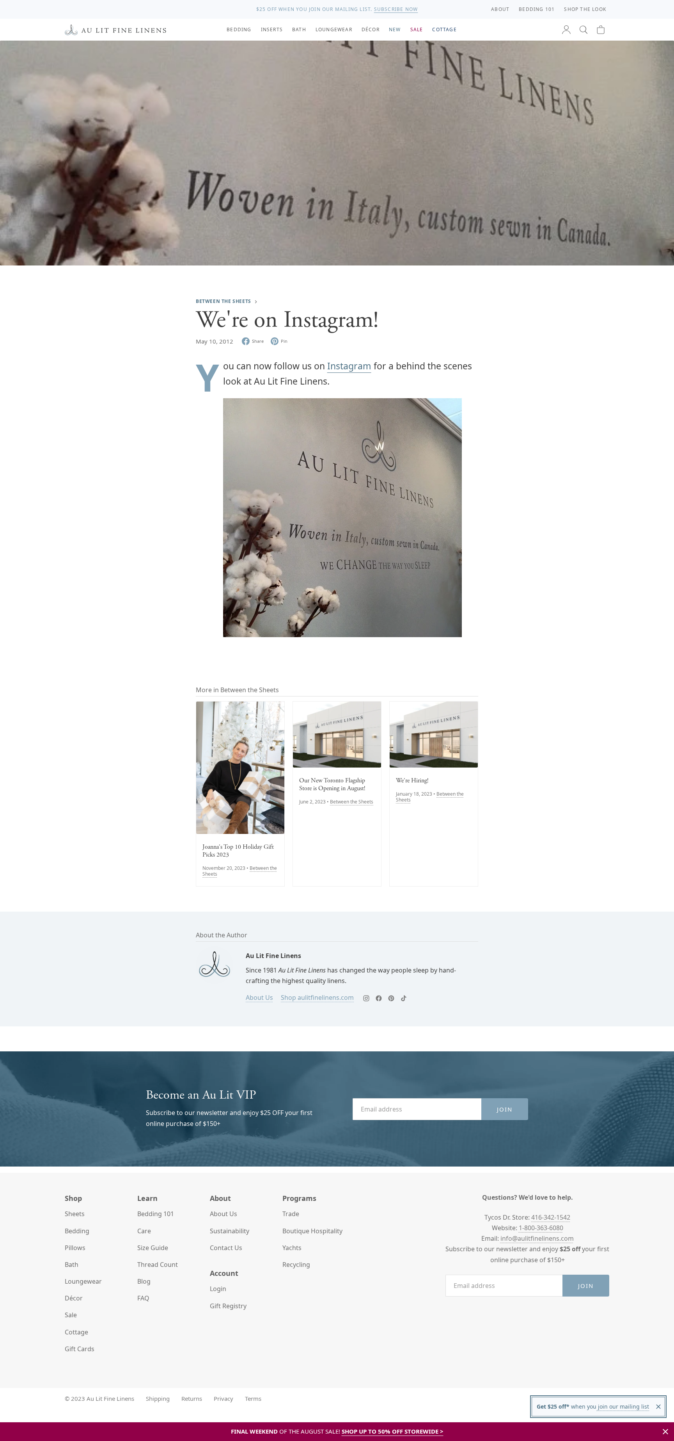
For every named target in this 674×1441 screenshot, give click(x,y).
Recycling (296, 1264)
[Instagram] (366, 998)
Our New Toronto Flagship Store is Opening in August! (332, 785)
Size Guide (152, 1247)
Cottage (76, 1332)
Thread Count (157, 1264)
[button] (583, 29)
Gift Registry (228, 1306)
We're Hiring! (412, 781)
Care (144, 1231)
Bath (71, 1264)
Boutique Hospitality (312, 1231)
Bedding (77, 1231)
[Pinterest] (391, 998)
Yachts (292, 1247)
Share (258, 341)
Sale (71, 1315)
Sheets (75, 1213)
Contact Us (226, 1247)
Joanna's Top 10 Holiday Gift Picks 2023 (238, 851)
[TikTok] (403, 998)
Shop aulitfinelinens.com (317, 997)
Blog (144, 1281)
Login (218, 1288)
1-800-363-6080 (541, 1228)
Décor (74, 1298)
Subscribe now (396, 9)
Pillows (75, 1247)
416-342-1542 (550, 1217)
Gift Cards (79, 1349)
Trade (290, 1213)
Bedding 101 (155, 1213)
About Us (259, 997)
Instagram (349, 366)
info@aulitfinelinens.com (537, 1238)
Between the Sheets (223, 301)
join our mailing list (622, 1406)
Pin (284, 341)
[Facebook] (378, 998)
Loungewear (83, 1281)
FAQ (143, 1298)
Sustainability (229, 1231)
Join (505, 1109)
